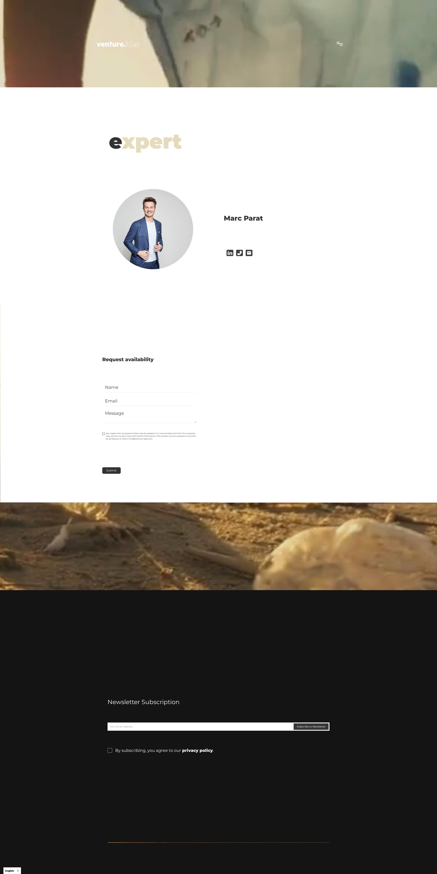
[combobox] (12, 870)
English (9, 870)
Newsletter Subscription (144, 702)
